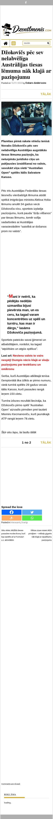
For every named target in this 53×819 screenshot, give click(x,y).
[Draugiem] (11, 518)
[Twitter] (32, 512)
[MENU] (13, 43)
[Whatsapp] (32, 518)
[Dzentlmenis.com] (5, 43)
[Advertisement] (26, 263)
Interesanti (15, 522)
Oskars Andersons (35, 83)
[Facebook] (11, 512)
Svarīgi (24, 522)
